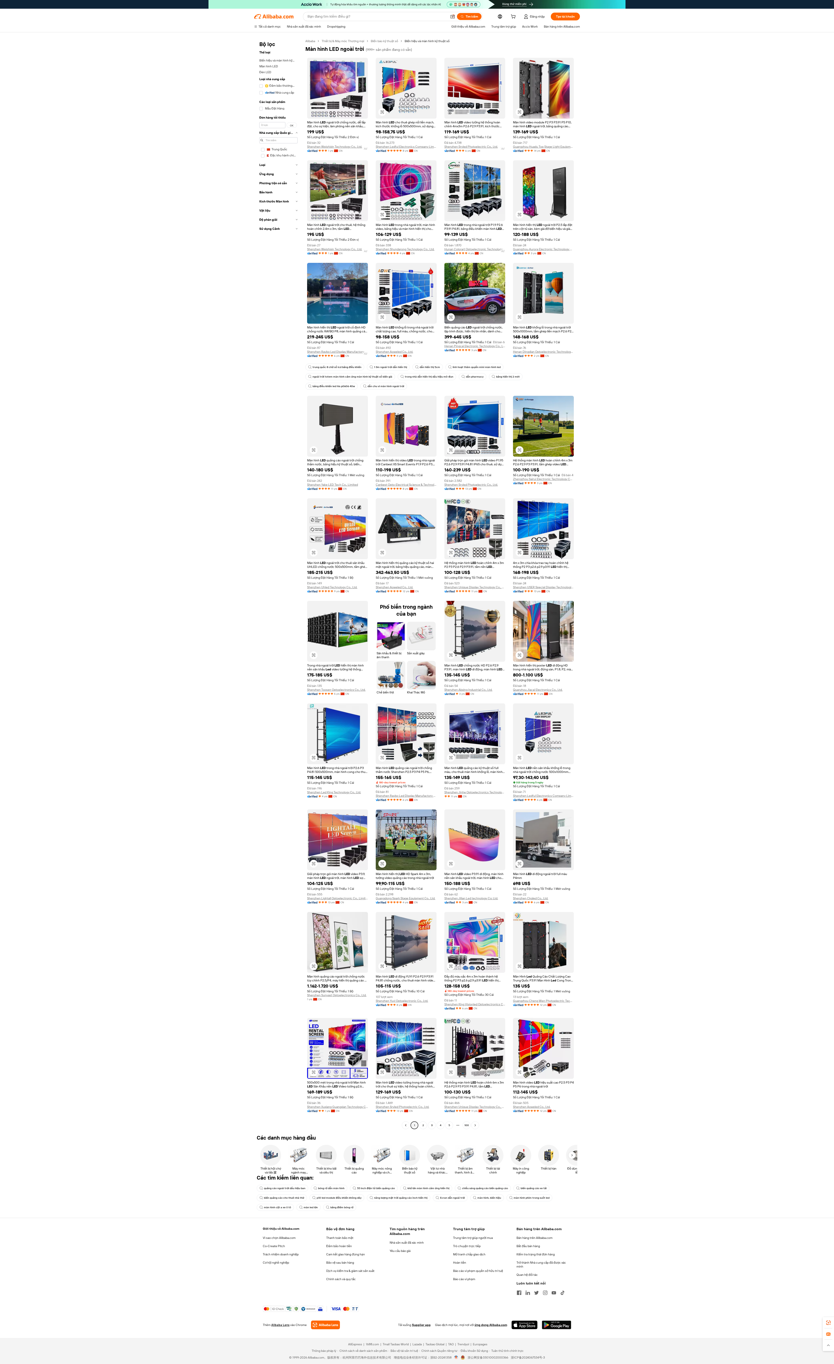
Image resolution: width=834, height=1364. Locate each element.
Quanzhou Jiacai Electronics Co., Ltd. (538, 689)
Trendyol (463, 1344)
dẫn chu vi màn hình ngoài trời (385, 386)
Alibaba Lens (280, 1325)
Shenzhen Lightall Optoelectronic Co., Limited (337, 898)
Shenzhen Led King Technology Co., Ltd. (334, 792)
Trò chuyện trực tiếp (467, 1246)
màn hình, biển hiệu (489, 1197)
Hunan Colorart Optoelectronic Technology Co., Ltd (474, 249)
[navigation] (278, 583)
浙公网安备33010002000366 (488, 1357)
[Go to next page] (475, 1125)
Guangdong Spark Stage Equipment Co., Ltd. (405, 898)
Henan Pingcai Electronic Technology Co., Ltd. (474, 346)
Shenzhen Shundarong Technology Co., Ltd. (405, 249)
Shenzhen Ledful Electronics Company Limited (406, 146)
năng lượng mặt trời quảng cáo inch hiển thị (400, 1197)
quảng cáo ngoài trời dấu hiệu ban (284, 1188)
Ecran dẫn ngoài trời (452, 1197)
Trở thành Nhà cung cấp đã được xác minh (541, 1264)
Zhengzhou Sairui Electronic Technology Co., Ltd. (543, 479)
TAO (451, 1344)
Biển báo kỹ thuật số (384, 41)
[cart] (514, 17)
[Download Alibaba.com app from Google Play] (556, 1325)
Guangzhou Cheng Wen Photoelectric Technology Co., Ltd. (543, 1001)
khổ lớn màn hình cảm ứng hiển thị (428, 1188)
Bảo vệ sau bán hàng (340, 1262)
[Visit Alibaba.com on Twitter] (536, 1292)
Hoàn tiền (459, 1262)
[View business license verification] (456, 1357)
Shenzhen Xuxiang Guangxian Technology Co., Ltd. (337, 1107)
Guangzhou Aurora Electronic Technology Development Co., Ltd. (543, 249)
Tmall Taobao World (396, 1344)
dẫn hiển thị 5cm (430, 367)
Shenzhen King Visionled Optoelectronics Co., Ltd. (474, 1004)
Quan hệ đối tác (527, 1274)
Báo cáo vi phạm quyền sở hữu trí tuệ (478, 1271)
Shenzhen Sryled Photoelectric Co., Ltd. (471, 146)
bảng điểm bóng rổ (341, 1207)
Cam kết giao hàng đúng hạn (345, 1254)
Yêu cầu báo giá (400, 1251)
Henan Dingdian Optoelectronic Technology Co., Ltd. (543, 351)
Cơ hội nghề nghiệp (276, 1262)
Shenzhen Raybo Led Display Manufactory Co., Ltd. (337, 351)
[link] (828, 1322)
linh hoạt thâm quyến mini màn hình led (477, 367)
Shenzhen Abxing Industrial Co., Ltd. (468, 689)
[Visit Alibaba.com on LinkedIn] (527, 1292)
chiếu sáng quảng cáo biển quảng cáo (485, 1188)
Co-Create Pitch (274, 1246)
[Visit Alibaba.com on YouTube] (553, 1292)
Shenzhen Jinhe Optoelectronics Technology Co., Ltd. (474, 792)
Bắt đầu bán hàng (528, 1246)
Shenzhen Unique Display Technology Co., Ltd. (474, 587)
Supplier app (421, 1325)
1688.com (372, 1344)
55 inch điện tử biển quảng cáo (376, 1188)
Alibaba (310, 41)
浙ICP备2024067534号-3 (528, 1357)
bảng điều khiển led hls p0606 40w (334, 386)
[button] (452, 16)
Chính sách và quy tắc (341, 1279)
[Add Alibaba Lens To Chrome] (325, 1325)
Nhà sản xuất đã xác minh (407, 1242)
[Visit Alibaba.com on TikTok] (562, 1292)
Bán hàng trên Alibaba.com (534, 1238)
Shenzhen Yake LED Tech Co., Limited (332, 484)
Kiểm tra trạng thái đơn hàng (535, 1254)
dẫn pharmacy (474, 376)
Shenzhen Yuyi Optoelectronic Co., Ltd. (402, 1001)
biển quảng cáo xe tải (534, 1188)
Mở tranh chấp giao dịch (469, 1254)
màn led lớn (311, 1207)
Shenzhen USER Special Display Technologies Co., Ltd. (543, 587)
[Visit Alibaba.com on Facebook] (519, 1292)
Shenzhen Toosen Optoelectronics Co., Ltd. (336, 689)
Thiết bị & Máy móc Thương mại (343, 41)
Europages (480, 1344)
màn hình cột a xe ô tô (277, 1207)
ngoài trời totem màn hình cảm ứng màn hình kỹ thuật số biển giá (352, 376)
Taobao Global (434, 1344)
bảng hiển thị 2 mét (508, 376)
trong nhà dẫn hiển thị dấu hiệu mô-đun (429, 376)
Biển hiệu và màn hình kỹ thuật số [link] (427, 41)
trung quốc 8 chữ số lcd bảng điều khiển (337, 367)
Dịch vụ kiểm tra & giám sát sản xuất (350, 1271)
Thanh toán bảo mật (339, 1238)
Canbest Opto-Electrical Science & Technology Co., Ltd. (406, 484)
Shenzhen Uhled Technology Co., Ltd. (332, 587)
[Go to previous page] (406, 1125)
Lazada (417, 1344)
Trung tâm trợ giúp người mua (473, 1238)
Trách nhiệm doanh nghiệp (281, 1254)
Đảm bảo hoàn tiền (339, 1246)
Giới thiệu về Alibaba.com (281, 1228)
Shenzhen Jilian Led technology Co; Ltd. (471, 898)
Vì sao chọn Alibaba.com (279, 1238)
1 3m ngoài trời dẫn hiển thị (390, 367)
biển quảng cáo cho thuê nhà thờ (284, 1197)
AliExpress (355, 1344)
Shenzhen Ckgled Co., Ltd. (530, 898)
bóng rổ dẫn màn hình (331, 1188)
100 (466, 1125)
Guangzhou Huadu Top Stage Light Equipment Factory (543, 146)
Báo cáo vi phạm (464, 1279)
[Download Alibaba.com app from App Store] (524, 1325)
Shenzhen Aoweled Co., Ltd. (394, 351)
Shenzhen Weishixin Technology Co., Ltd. (334, 146)
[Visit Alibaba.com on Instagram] (545, 1292)
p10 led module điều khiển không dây (339, 1197)
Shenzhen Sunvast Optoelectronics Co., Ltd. (336, 995)
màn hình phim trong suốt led (531, 1197)
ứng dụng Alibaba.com (491, 1325)
